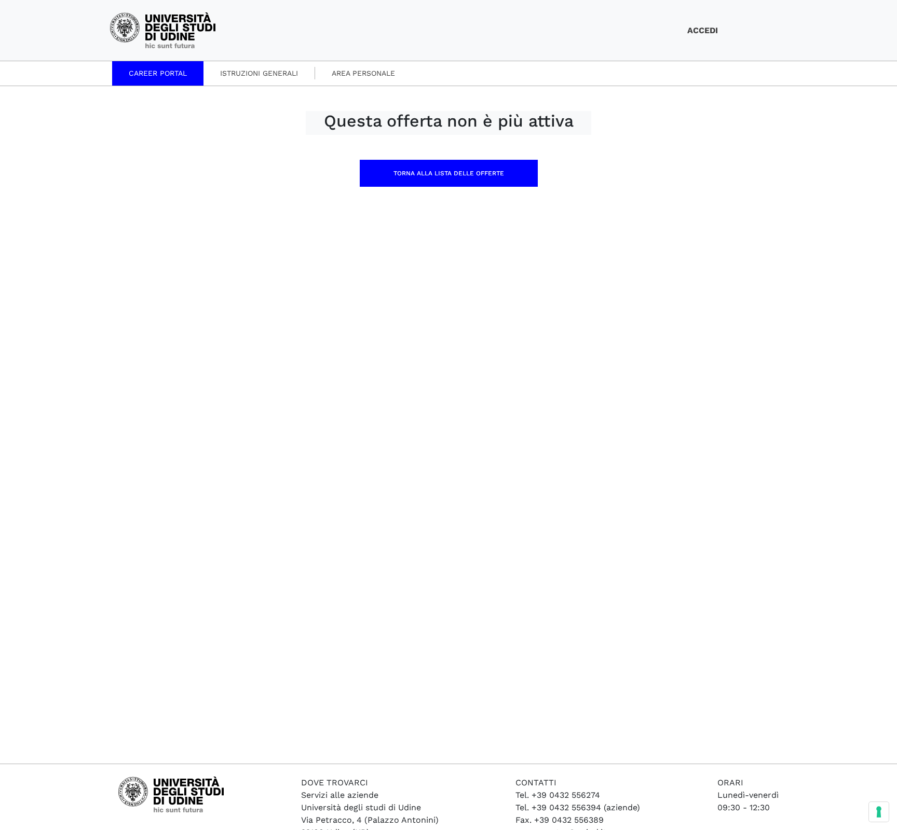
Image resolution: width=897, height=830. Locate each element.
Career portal (158, 73)
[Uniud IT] (162, 30)
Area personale (363, 73)
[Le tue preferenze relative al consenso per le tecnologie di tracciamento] (879, 812)
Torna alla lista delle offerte (448, 173)
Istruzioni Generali (259, 73)
